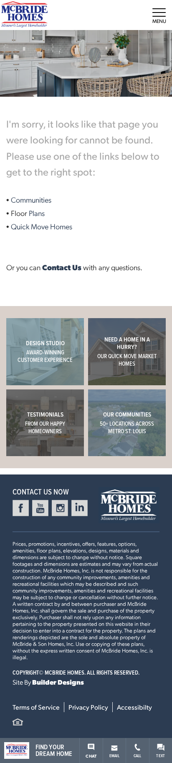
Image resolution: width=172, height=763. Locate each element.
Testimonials (45, 422)
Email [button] (114, 755)
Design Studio (45, 351)
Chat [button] (91, 755)
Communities (31, 199)
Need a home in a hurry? (127, 351)
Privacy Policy (88, 707)
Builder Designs (58, 682)
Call (138, 755)
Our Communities (127, 422)
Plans (37, 213)
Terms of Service (36, 707)
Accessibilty (134, 707)
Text (160, 755)
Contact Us (61, 267)
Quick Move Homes (41, 226)
